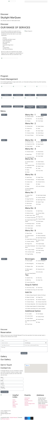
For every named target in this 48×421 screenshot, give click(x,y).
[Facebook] (26, 418)
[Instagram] (31, 418)
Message (3, 387)
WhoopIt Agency (5, 418)
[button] (36, 2)
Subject (2, 383)
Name (2, 377)
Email (2, 380)
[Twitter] (29, 418)
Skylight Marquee (13, 417)
